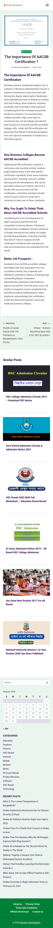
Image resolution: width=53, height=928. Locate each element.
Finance (7, 748)
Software (7, 781)
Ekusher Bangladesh (22, 67)
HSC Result (8, 752)
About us (17, 904)
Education (26, 52)
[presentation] (26, 378)
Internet (7, 756)
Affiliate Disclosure (19, 911)
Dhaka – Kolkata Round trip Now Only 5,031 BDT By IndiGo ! (39, 329)
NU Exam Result (11, 773)
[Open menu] (47, 5)
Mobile (6, 761)
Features (7, 744)
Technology (8, 789)
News (6, 768)
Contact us (37, 911)
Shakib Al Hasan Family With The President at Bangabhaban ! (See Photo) (13, 333)
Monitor (7, 765)
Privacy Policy (33, 904)
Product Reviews (11, 777)
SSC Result (8, 785)
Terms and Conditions (26, 907)
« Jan (5, 728)
